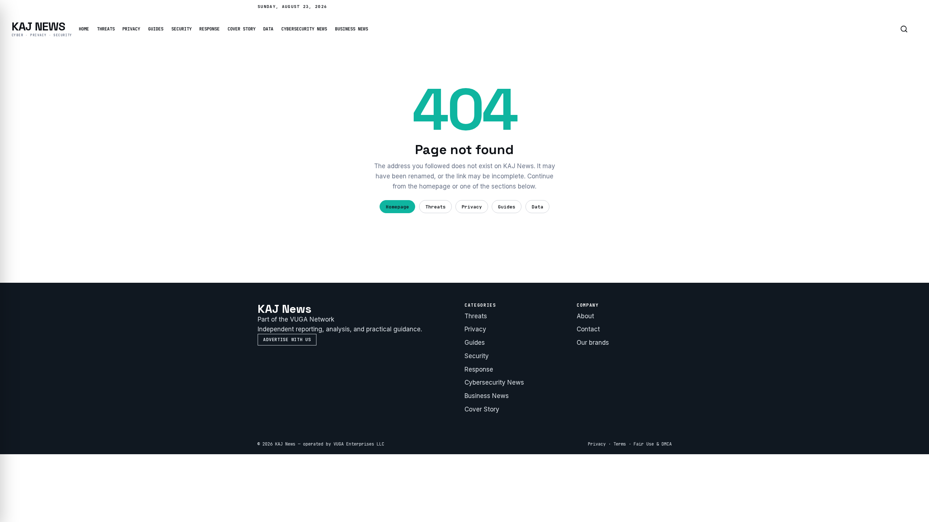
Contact (588, 329)
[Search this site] (904, 29)
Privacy (131, 29)
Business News (351, 29)
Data (268, 29)
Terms (619, 444)
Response (209, 29)
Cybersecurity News (304, 29)
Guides (155, 29)
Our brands (593, 342)
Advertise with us (287, 340)
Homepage (397, 207)
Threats (106, 29)
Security (181, 29)
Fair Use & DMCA (653, 444)
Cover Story (241, 29)
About (585, 316)
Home (84, 29)
